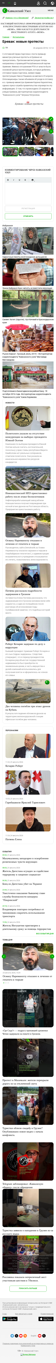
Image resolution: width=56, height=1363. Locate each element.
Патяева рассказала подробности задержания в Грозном (23, 592)
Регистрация (28, 208)
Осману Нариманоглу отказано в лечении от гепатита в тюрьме (23, 542)
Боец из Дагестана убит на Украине (22, 883)
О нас (4, 1314)
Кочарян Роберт (14, 765)
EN (9, 3)
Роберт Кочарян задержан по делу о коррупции (25, 645)
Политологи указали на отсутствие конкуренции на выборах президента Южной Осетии (26, 437)
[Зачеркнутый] (25, 179)
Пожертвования (47, 1314)
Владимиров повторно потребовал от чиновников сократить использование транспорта (23, 912)
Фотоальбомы (18, 37)
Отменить (28, 216)
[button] (51, 119)
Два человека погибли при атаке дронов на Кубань (27, 707)
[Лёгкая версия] (15, 3)
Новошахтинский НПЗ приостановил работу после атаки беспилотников (26, 494)
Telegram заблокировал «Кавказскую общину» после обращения (22, 1185)
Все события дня (45, 934)
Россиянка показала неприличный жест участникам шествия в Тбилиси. (24, 1278)
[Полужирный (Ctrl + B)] (8, 179)
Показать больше (28, 1288)
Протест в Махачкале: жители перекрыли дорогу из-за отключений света (25, 1081)
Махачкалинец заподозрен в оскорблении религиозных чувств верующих (25, 859)
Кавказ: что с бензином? (17, 18)
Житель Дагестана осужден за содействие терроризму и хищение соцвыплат (25, 872)
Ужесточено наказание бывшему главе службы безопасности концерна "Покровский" (23, 896)
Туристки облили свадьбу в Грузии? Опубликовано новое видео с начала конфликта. (22, 1131)
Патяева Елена (13, 839)
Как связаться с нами (23, 1314)
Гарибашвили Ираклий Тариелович (25, 802)
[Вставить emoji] (32, 179)
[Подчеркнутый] (19, 179)
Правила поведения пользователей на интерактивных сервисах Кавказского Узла (28, 1345)
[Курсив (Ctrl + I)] (14, 179)
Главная (5, 37)
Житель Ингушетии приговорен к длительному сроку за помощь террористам (26, 927)
